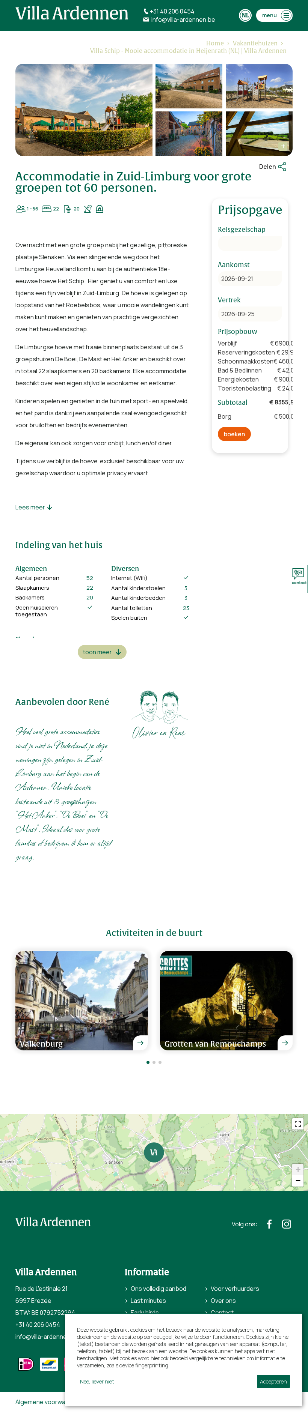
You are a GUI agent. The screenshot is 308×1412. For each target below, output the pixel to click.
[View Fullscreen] (297, 1124)
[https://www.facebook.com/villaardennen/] (269, 1224)
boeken (234, 434)
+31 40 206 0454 (37, 1324)
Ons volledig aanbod (158, 1288)
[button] (147, 1062)
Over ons (223, 1300)
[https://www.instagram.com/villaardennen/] (287, 1224)
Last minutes (148, 1300)
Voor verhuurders (235, 1288)
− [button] (298, 1180)
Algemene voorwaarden (48, 1402)
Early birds (145, 1312)
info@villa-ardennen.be (47, 1336)
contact (297, 582)
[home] (71, 13)
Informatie (147, 1272)
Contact (222, 1312)
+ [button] (298, 1169)
